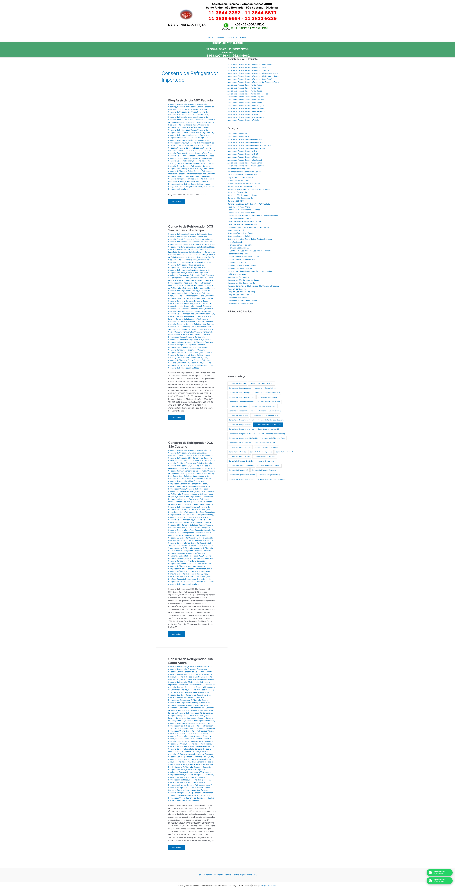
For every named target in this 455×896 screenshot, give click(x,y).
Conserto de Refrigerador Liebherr (182, 140)
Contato (228, 875)
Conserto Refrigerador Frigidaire (182, 345)
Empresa (208, 875)
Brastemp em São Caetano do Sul (242, 186)
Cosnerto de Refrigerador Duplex (188, 186)
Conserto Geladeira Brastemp (189, 148)
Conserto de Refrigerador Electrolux (270, 420)
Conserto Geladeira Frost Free (199, 153)
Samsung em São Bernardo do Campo (243, 280)
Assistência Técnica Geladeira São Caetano (246, 166)
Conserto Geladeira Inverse (179, 158)
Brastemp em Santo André (239, 180)
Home (200, 875)
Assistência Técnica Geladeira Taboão (243, 120)
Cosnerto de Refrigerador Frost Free (183, 368)
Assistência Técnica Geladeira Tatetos (243, 114)
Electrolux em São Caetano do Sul (242, 213)
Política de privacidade (237, 274)
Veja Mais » (176, 202)
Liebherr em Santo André (238, 254)
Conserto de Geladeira (177, 104)
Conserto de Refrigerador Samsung (183, 291)
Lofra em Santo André (237, 262)
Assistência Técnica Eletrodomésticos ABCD (246, 148)
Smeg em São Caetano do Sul (240, 295)
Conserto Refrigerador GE (200, 347)
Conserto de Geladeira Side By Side (242, 411)
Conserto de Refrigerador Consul (182, 130)
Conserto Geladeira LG (202, 158)
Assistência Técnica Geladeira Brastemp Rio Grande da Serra (253, 82)
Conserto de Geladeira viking (180, 265)
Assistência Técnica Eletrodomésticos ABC (245, 142)
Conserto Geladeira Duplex (195, 150)
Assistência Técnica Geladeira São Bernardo (246, 163)
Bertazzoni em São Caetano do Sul (242, 174)
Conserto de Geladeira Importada (182, 117)
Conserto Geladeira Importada (201, 156)
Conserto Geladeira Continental (188, 306)
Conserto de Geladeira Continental (198, 239)
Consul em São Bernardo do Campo (242, 195)
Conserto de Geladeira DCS (180, 242)
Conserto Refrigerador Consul (201, 168)
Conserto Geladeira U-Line (184, 329)
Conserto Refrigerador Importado (197, 176)
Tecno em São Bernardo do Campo (242, 300)
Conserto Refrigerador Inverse (181, 179)
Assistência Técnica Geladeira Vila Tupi (244, 88)
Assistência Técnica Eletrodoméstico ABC (245, 139)
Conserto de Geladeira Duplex (194, 109)
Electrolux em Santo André (239, 207)
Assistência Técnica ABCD (239, 136)
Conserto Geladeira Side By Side (191, 163)
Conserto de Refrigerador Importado (183, 135)
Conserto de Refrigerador (238, 415)
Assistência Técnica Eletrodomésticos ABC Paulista (249, 145)
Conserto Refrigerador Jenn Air (200, 352)
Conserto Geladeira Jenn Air (187, 319)
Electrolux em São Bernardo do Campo (244, 210)
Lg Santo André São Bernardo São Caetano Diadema (249, 251)
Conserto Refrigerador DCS (190, 339)
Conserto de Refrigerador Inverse (241, 429)
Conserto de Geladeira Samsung (264, 406)
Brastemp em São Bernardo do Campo (244, 183)
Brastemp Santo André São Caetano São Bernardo (249, 189)
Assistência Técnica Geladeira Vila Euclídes (246, 108)
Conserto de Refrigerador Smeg (189, 145)
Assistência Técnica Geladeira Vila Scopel (245, 91)
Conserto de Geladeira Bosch (200, 234)
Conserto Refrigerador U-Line (189, 363)
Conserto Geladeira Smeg (179, 327)
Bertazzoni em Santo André (239, 169)
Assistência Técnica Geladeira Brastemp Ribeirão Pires (250, 64)
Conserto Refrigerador (192, 166)
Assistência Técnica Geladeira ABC (242, 151)
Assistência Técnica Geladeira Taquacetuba (246, 117)
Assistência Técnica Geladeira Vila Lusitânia (246, 99)
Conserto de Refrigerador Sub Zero (189, 296)
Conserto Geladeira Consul (265, 443)
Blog (255, 875)
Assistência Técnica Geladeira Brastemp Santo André (250, 79)
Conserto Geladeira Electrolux (240, 447)
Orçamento (218, 875)
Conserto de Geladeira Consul (190, 107)
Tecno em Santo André (237, 298)
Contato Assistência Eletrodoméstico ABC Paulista (249, 204)
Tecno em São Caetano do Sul (240, 303)
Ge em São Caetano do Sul (239, 236)
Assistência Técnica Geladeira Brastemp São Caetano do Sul (253, 73)
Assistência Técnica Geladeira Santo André (246, 160)
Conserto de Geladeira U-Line (198, 262)
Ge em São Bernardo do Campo (241, 233)
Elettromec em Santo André (239, 218)
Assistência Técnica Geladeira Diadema (244, 157)
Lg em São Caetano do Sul (239, 248)
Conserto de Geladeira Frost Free (200, 247)
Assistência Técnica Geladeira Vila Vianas (245, 85)
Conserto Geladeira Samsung (264, 456)
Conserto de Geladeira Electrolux (182, 112)
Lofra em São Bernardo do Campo (242, 265)
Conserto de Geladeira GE (197, 114)
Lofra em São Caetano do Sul (240, 268)
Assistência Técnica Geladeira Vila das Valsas (246, 111)
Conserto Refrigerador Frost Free (192, 174)
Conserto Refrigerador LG (179, 355)
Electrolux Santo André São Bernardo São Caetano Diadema (253, 216)
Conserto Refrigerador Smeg (180, 360)
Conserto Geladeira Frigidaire (198, 311)
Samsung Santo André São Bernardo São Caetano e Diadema (253, 286)
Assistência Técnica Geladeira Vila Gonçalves (246, 105)
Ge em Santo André (236, 230)
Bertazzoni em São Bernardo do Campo (244, 172)
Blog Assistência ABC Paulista (190, 100)
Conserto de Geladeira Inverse (191, 252)
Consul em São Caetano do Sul (240, 198)
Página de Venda (269, 885)
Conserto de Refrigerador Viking (199, 298)
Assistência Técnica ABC (238, 133)
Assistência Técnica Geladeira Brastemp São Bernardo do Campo (255, 76)
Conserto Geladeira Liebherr (180, 161)
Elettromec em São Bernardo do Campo (244, 221)
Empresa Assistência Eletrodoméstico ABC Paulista (249, 227)
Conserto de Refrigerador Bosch (193, 267)
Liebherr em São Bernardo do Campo (243, 256)
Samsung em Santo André (238, 277)
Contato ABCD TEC (236, 201)
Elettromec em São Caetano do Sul (242, 224)
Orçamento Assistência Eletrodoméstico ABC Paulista (250, 271)
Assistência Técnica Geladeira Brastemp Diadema (248, 70)
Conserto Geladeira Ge (178, 156)
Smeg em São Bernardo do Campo (242, 292)
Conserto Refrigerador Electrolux (199, 342)
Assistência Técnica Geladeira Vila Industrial (246, 102)
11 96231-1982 (239, 55)
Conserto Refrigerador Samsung (185, 181)
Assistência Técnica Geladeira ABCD (243, 154)
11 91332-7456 (215, 55)
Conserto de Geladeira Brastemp (182, 236)
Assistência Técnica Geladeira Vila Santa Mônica (248, 94)
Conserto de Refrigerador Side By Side (243, 438)
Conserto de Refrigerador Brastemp (195, 127)
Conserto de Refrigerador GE (201, 132)
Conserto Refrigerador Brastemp (188, 334)
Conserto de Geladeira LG (195, 119)
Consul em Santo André (237, 192)
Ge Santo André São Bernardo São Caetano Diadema (250, 239)
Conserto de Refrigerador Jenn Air (190, 285)
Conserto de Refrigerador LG (199, 137)
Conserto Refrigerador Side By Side (192, 357)
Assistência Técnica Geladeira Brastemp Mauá (247, 67)
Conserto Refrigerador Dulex (180, 171)
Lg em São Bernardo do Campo (241, 245)
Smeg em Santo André (237, 289)
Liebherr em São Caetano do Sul (241, 259)
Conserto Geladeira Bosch (197, 301)
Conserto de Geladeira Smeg (185, 125)
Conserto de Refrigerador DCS (192, 275)
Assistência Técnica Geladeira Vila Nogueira (246, 97)
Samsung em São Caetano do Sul (241, 283)
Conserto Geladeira (176, 301)
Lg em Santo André (235, 242)
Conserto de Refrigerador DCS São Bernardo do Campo (190, 228)
